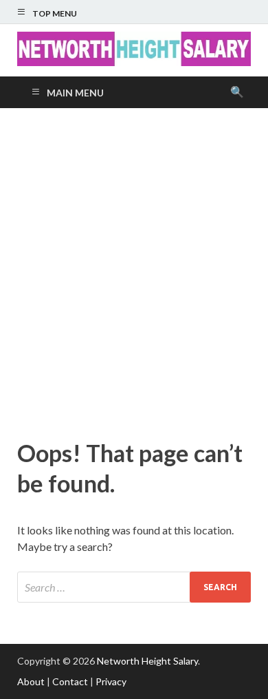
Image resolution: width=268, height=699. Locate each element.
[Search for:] (134, 587)
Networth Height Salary (147, 661)
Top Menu (54, 13)
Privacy (111, 681)
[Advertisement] (134, 270)
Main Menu (75, 92)
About (31, 681)
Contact (70, 681)
